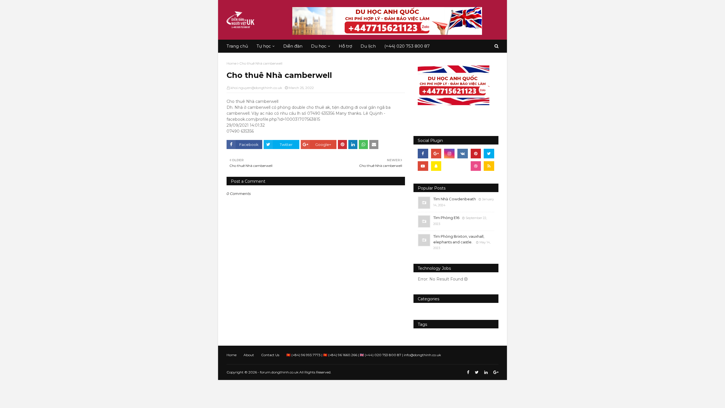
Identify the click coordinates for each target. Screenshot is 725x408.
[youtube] (423, 166)
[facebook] (423, 153)
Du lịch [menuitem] (368, 46)
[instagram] (449, 153)
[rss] (489, 166)
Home (231, 63)
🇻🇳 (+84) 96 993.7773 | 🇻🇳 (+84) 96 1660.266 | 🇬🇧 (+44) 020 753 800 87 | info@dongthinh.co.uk (363, 355)
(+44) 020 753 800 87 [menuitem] (407, 46)
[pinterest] (476, 153)
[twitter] (489, 153)
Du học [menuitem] (319, 46)
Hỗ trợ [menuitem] (345, 46)
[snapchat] (436, 166)
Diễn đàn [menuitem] (292, 46)
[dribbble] (476, 166)
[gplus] (436, 153)
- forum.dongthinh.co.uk (278, 372)
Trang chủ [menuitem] (237, 46)
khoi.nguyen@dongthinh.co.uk (256, 88)
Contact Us (270, 355)
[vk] (462, 153)
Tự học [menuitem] (264, 46)
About (249, 355)
